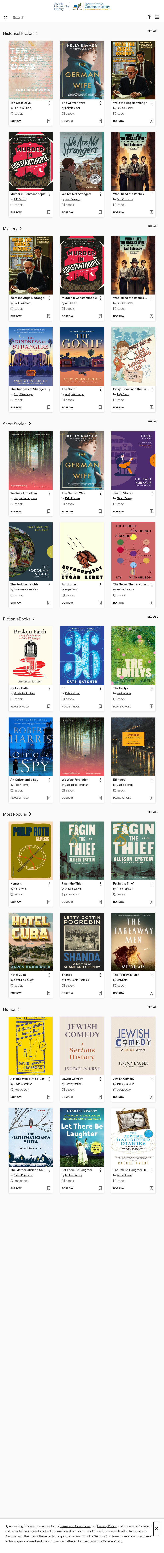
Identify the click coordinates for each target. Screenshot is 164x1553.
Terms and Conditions (75, 1526)
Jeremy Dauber (73, 1084)
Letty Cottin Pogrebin (77, 980)
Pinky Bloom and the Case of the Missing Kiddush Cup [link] (131, 389)
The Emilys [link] (120, 688)
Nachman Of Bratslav (26, 589)
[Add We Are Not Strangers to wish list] (100, 212)
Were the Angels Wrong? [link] (130, 103)
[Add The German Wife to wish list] (100, 121)
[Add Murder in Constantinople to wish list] (48, 212)
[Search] (5, 17)
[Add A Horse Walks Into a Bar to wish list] (48, 1097)
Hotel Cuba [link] (18, 975)
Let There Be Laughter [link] (77, 1170)
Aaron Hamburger (24, 980)
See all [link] (153, 31)
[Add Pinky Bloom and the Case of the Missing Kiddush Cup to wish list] (151, 407)
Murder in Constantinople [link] (27, 194)
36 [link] (63, 688)
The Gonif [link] (68, 389)
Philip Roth (20, 888)
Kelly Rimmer (72, 108)
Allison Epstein (73, 888)
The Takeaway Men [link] (126, 975)
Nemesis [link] (16, 884)
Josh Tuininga (72, 199)
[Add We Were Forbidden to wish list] (48, 511)
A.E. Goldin (20, 199)
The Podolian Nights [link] (24, 584)
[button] (49, 103)
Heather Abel (124, 693)
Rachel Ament (124, 1175)
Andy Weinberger (23, 394)
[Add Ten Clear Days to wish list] (48, 121)
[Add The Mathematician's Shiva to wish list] (48, 1188)
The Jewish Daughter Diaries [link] (131, 1170)
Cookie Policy (112, 1541)
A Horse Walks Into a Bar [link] (27, 1079)
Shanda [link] (67, 975)
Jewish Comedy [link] (72, 1079)
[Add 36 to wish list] (100, 706)
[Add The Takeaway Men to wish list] (151, 993)
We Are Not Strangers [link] (76, 194)
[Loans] (149, 18)
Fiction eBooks (17, 619)
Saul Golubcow (125, 108)
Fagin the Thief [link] (72, 884)
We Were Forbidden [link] (23, 493)
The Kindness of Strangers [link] (28, 389)
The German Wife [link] (73, 103)
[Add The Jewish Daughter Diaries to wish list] (151, 1188)
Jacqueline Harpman (25, 498)
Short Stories (15, 424)
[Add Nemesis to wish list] (48, 902)
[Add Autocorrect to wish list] (100, 603)
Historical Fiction (19, 33)
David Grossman (23, 1084)
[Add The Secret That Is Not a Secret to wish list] (151, 603)
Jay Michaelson (125, 589)
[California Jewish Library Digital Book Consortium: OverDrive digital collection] (82, 6)
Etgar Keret (71, 589)
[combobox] (73, 18)
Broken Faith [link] (19, 688)
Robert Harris (21, 785)
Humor (10, 1009)
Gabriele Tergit (125, 785)
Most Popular (15, 814)
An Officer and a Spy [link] (24, 780)
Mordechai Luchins (24, 693)
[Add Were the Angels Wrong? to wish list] (151, 121)
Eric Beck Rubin (22, 108)
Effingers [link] (119, 780)
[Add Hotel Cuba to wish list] (48, 993)
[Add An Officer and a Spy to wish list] (48, 798)
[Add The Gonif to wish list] (100, 407)
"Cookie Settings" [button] (94, 1536)
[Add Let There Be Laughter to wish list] (100, 1188)
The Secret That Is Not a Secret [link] (131, 584)
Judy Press (123, 394)
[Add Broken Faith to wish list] (48, 706)
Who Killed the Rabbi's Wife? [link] (131, 194)
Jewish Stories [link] (123, 493)
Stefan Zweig (124, 498)
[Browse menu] (157, 17)
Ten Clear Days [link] (20, 103)
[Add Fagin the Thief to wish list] (100, 902)
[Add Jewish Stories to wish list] (151, 511)
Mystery (10, 228)
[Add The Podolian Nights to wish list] (48, 603)
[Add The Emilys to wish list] (151, 706)
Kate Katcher (72, 693)
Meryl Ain (122, 980)
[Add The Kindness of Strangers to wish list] (48, 407)
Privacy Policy (106, 1526)
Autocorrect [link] (70, 584)
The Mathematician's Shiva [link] (28, 1170)
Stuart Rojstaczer (23, 1175)
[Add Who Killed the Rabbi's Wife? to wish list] (151, 212)
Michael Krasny (73, 1175)
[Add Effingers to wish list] (151, 798)
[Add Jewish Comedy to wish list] (100, 1097)
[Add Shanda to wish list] (100, 993)
